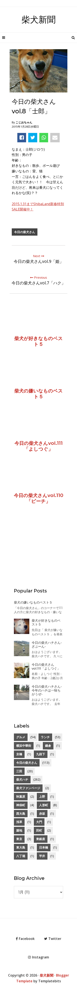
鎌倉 (48, 745)
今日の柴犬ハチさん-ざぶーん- (47, 644)
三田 (19, 771)
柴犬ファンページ (28, 788)
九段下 (40, 754)
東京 (19, 839)
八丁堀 (20, 856)
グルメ (20, 737)
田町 (39, 830)
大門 (39, 822)
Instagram (40, 957)
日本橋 (43, 847)
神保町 (20, 805)
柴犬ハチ (22, 779)
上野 (42, 796)
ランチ (45, 737)
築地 (19, 830)
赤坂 (42, 813)
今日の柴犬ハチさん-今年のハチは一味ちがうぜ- (47, 690)
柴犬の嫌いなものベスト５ (33, 602)
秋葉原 (20, 796)
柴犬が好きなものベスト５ (46, 622)
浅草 (19, 822)
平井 (42, 856)
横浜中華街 (23, 745)
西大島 (20, 813)
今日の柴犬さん (24, 232)
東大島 (20, 847)
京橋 (19, 754)
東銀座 (40, 839)
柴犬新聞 (38, 19)
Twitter (54, 938)
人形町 (43, 805)
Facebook (27, 938)
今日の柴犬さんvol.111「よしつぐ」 (46, 666)
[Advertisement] (38, 552)
